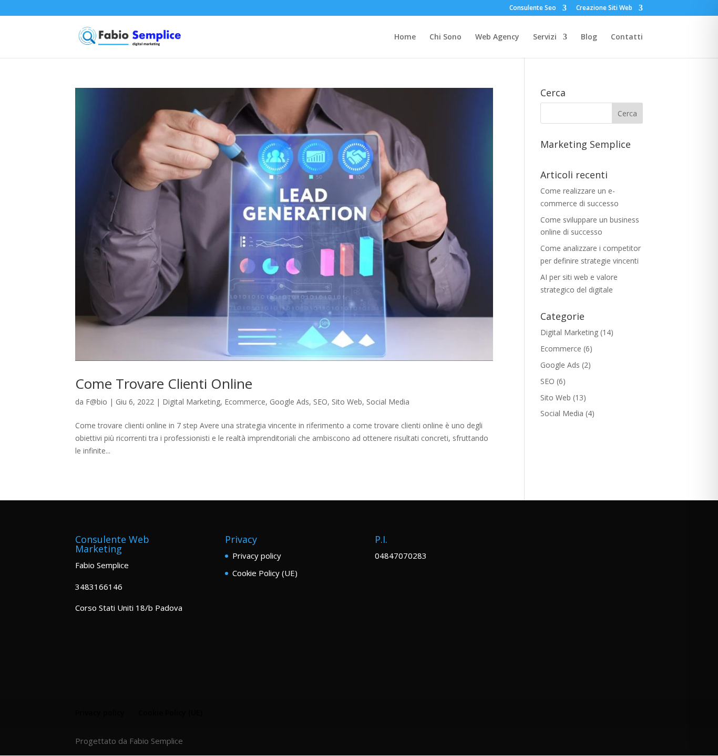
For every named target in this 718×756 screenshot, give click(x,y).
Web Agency (497, 37)
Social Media (387, 402)
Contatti (627, 37)
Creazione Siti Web (604, 8)
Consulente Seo (532, 8)
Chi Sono (445, 37)
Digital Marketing (191, 402)
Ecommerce (244, 402)
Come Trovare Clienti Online (163, 383)
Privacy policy (256, 555)
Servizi (545, 37)
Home (405, 37)
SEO (320, 402)
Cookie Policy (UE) (265, 573)
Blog (589, 37)
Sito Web (347, 402)
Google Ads (289, 402)
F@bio (96, 402)
